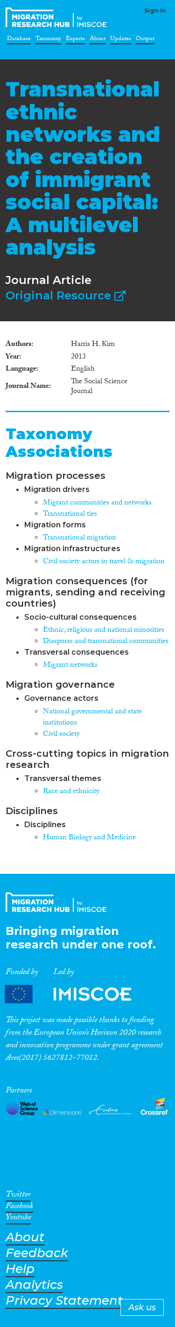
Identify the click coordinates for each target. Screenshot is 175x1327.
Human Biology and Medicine (89, 838)
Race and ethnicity (71, 792)
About (97, 40)
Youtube (18, 1218)
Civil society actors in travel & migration (104, 562)
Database (19, 40)
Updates (120, 40)
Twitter (18, 1196)
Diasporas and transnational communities (105, 642)
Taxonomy (48, 40)
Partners (76, 994)
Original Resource (60, 295)
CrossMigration (58, 17)
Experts (75, 40)
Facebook (19, 1207)
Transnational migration (79, 538)
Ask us (142, 1307)
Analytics (34, 1285)
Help (20, 1269)
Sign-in (155, 10)
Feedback (37, 1253)
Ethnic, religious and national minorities (103, 630)
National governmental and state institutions (92, 718)
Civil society (61, 734)
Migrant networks (70, 665)
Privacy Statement (64, 1300)
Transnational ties (70, 514)
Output (145, 40)
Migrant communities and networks (97, 503)
